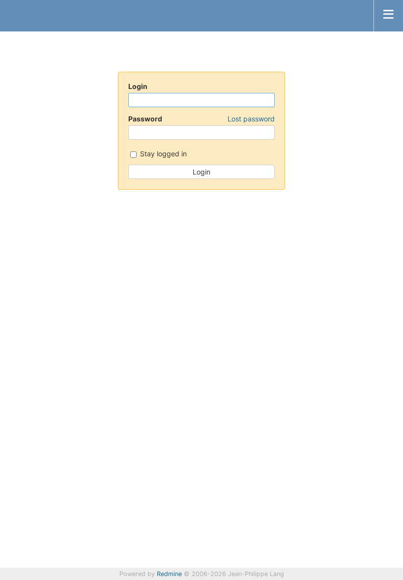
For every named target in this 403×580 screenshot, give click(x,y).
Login (137, 86)
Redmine (169, 574)
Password (201, 119)
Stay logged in (162, 153)
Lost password (251, 119)
